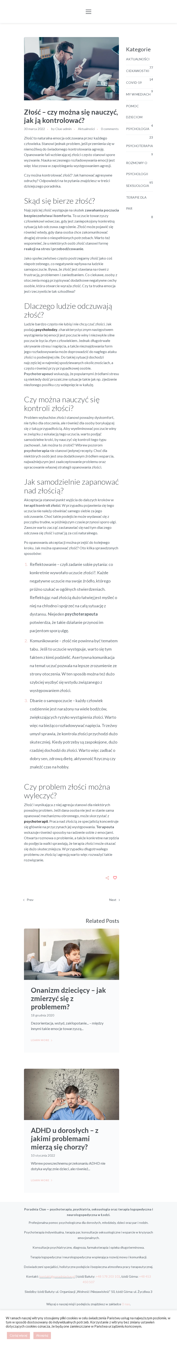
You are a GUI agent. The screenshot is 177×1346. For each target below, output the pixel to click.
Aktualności (86, 129)
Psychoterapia (139, 146)
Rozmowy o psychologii (137, 168)
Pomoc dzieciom (134, 111)
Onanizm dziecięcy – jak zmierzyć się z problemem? (68, 998)
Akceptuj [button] (42, 1335)
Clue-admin (63, 129)
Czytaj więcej (18, 1335)
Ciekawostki (137, 71)
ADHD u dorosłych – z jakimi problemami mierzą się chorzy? (64, 1138)
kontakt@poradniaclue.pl (57, 1276)
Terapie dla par (136, 202)
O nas (126, 1304)
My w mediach (138, 94)
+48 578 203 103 (108, 1276)
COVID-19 (134, 82)
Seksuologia (137, 186)
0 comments (110, 129)
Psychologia (137, 129)
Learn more (40, 1040)
